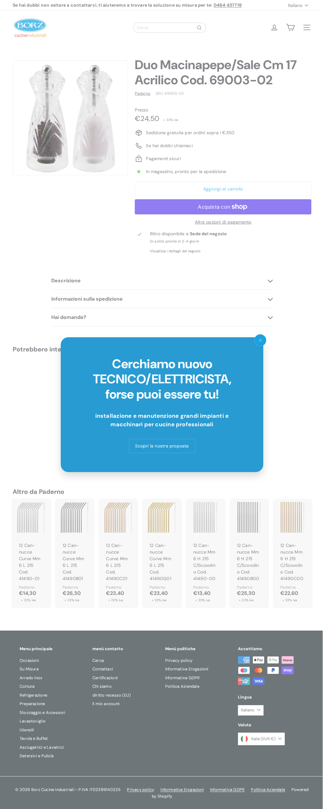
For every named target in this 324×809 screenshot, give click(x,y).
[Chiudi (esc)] (260, 340)
